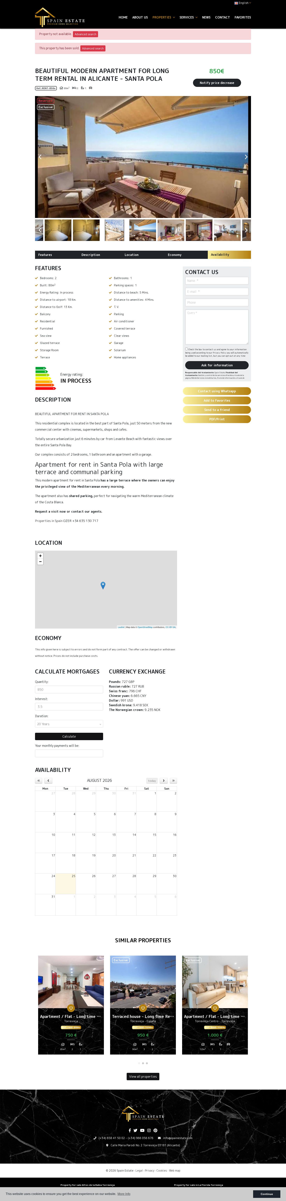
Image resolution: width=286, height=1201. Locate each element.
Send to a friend (217, 410)
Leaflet (121, 627)
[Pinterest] (155, 1131)
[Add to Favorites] (71, 1008)
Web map (174, 1170)
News (206, 17)
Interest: (41, 699)
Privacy (149, 1170)
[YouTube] (142, 1131)
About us (140, 17)
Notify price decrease (217, 83)
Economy (175, 255)
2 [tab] (143, 1063)
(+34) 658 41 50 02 (112, 1138)
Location (132, 255)
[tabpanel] (71, 1006)
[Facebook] (130, 1131)
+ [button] (40, 555)
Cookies (161, 1170)
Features (45, 255)
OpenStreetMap (145, 627)
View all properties (143, 1076)
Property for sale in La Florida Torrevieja (198, 1185)
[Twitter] (135, 1131)
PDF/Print (217, 419)
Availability (220, 254)
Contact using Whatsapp (217, 391)
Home (123, 17)
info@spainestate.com (177, 1138)
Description (91, 255)
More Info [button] (124, 1194)
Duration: (41, 716)
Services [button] (187, 17)
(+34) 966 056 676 (140, 1138)
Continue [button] (267, 1194)
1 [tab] (139, 1063)
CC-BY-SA (170, 627)
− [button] (40, 561)
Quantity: (42, 682)
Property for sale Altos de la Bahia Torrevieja (88, 1185)
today (152, 781)
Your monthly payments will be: (57, 745)
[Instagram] (149, 1131)
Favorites (243, 17)
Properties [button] (162, 17)
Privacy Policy (220, 352)
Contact (222, 17)
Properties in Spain (48, 521)
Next (246, 157)
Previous (40, 157)
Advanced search (85, 34)
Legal (139, 1170)
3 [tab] (147, 1063)
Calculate (69, 736)
